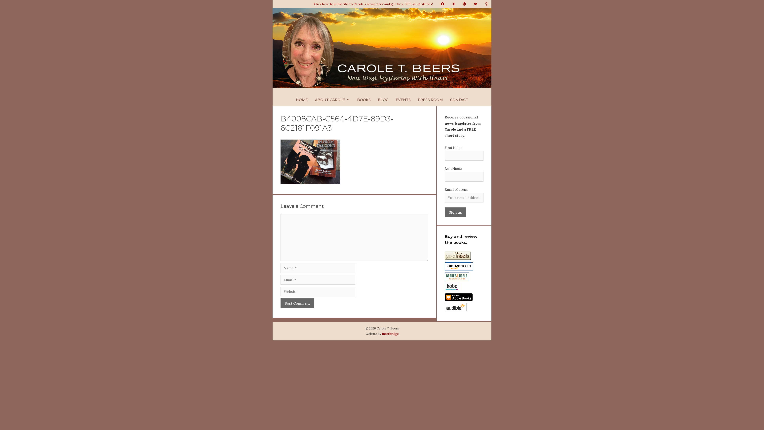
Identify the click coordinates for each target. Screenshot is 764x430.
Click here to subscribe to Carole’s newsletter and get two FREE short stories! (373, 4)
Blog (383, 100)
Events (403, 100)
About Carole (330, 100)
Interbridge (390, 334)
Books (364, 100)
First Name (453, 148)
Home (302, 100)
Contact (459, 100)
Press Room (430, 100)
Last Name (453, 168)
